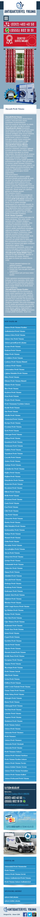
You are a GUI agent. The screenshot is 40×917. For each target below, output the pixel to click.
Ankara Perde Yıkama (12, 729)
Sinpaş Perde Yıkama (12, 572)
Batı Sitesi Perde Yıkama (13, 618)
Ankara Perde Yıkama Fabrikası (16, 755)
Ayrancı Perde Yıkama (13, 346)
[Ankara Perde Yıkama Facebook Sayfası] (25, 916)
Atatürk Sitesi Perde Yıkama (15, 595)
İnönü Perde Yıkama (12, 633)
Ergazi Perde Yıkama (12, 637)
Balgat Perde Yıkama (12, 354)
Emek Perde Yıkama (12, 503)
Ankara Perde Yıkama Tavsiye (15, 763)
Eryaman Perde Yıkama (13, 427)
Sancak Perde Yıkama (12, 645)
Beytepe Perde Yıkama (13, 423)
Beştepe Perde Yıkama (12, 614)
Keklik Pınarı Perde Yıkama (14, 656)
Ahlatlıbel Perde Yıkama (13, 576)
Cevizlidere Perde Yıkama (14, 358)
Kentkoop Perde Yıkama (13, 587)
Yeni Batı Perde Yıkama (13, 710)
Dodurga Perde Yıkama (13, 583)
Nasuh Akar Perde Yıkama (14, 629)
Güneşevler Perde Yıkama (14, 518)
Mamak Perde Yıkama (12, 538)
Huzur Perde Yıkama (12, 702)
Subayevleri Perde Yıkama (14, 557)
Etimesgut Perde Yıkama (13, 434)
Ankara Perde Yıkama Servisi (15, 874)
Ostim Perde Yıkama (12, 541)
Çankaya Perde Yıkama (13, 366)
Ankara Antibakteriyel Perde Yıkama (18, 878)
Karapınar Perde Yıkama (13, 660)
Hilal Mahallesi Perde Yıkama (15, 526)
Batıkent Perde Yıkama (13, 350)
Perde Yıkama (10, 870)
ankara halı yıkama (11, 897)
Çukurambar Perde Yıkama (14, 369)
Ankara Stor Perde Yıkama (14, 339)
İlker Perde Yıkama (11, 388)
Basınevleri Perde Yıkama (14, 484)
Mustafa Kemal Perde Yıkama (15, 652)
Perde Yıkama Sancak (12, 671)
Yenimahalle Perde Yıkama (14, 564)
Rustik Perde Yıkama (12, 408)
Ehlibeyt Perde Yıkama (13, 683)
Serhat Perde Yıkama (12, 679)
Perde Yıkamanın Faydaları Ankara (17, 404)
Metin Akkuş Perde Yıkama (14, 694)
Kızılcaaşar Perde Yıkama (14, 591)
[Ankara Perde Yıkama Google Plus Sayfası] (34, 916)
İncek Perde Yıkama (12, 430)
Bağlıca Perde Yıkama (12, 473)
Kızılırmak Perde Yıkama (13, 625)
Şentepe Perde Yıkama (12, 560)
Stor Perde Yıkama (11, 411)
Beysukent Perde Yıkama (13, 488)
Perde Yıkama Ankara (12, 725)
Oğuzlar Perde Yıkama (13, 648)
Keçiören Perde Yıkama (13, 392)
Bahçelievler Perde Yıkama (14, 480)
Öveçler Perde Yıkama (12, 400)
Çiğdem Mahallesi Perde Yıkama (16, 373)
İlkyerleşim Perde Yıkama (14, 667)
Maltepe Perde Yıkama (13, 534)
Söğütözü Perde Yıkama (13, 599)
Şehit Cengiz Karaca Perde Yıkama (17, 606)
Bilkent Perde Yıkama (12, 492)
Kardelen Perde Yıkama (13, 641)
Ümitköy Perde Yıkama (13, 450)
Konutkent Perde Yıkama (13, 442)
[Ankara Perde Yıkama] (20, 14)
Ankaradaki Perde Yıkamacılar (16, 866)
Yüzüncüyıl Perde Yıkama (14, 419)
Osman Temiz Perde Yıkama (15, 690)
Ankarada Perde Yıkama (13, 748)
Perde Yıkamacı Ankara (13, 752)
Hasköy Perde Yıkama (12, 522)
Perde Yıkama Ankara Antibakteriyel (18, 882)
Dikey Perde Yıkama (12, 377)
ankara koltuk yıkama (12, 901)
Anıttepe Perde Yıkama (13, 465)
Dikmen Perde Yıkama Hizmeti (15, 381)
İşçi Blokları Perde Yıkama (14, 610)
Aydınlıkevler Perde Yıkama (14, 469)
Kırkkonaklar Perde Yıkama (15, 530)
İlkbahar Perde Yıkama (13, 602)
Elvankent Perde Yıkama (13, 499)
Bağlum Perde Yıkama (12, 476)
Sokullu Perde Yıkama (12, 415)
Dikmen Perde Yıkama (13, 385)
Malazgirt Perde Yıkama (13, 698)
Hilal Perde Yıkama (11, 675)
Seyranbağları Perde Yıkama (15, 549)
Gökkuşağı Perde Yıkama (13, 706)
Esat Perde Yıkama (11, 507)
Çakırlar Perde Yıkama (13, 713)
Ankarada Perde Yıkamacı (14, 732)
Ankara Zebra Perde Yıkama (15, 335)
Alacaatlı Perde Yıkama (13, 580)
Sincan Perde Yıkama (12, 553)
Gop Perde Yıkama (11, 515)
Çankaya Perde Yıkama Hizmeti (16, 362)
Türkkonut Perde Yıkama (14, 446)
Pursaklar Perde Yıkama (13, 545)
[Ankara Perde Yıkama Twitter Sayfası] (30, 916)
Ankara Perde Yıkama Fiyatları (16, 327)
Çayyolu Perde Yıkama (13, 457)
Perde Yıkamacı (10, 736)
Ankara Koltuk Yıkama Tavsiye (16, 767)
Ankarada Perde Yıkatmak (14, 744)
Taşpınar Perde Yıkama (13, 717)
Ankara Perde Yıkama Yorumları (16, 771)
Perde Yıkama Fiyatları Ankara (16, 759)
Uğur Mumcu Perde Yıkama (15, 622)
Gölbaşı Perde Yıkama (12, 438)
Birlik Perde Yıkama (12, 495)
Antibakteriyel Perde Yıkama (15, 331)
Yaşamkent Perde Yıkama (14, 453)
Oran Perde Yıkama (12, 396)
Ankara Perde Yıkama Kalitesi (15, 774)
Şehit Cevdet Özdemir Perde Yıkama (17, 687)
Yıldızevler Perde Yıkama (13, 568)
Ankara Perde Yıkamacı (13, 740)
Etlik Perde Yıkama (11, 511)
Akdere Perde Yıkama (12, 461)
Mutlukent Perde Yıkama (13, 721)
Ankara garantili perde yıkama (15, 343)
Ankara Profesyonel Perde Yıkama (17, 778)
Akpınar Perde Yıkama (13, 664)
